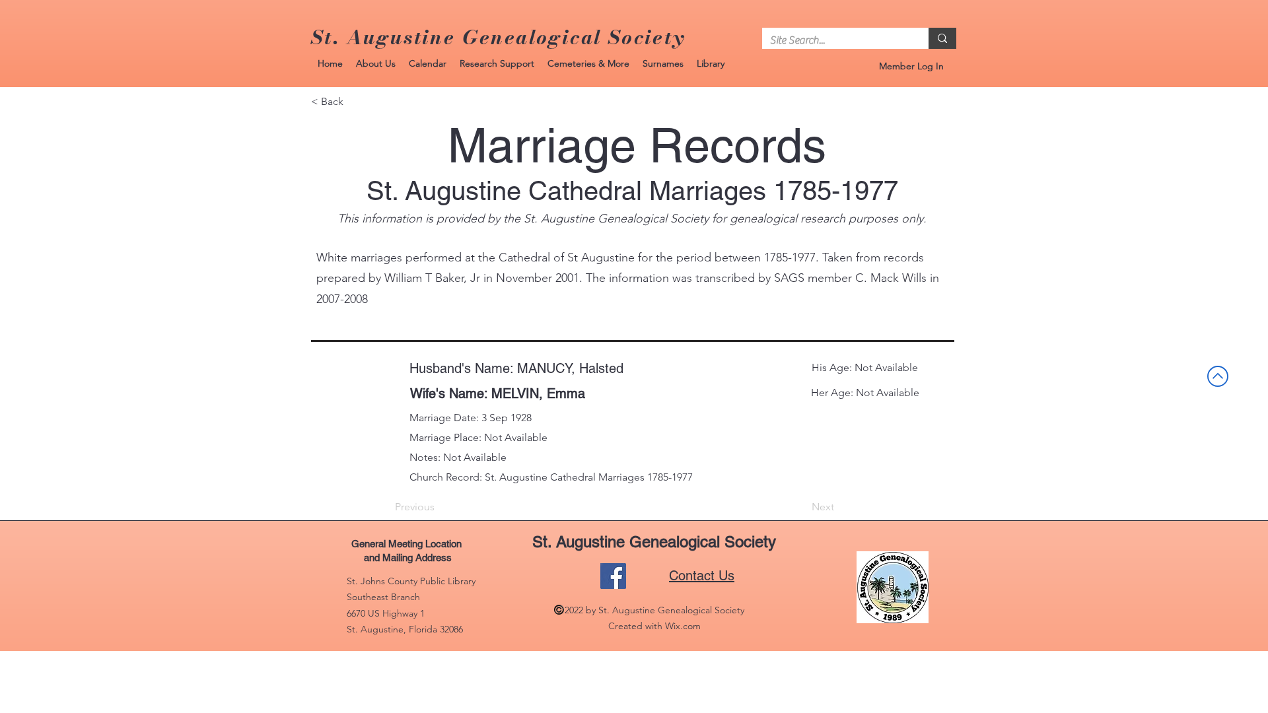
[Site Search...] (942, 38)
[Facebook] (613, 576)
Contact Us (701, 576)
